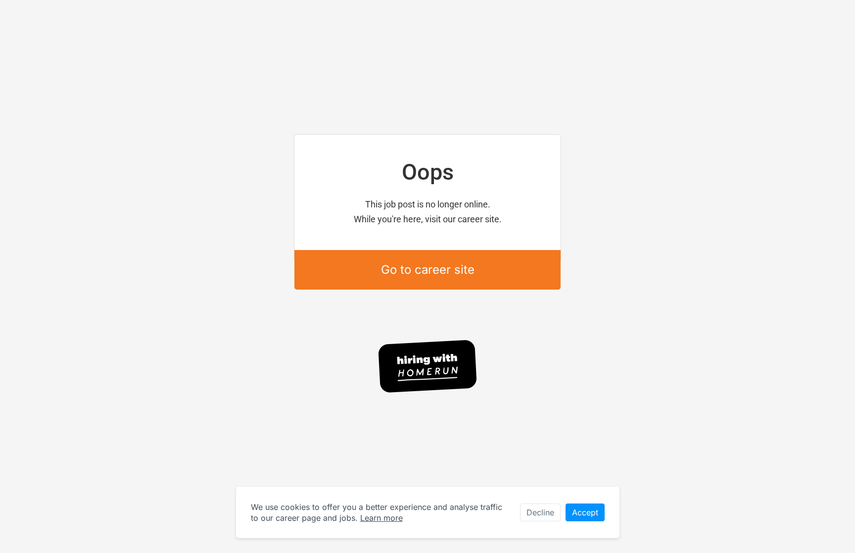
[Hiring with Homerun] (427, 366)
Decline (540, 512)
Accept (585, 512)
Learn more (381, 518)
